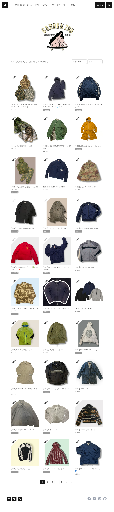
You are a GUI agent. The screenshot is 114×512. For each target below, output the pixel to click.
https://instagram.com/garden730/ (99, 498)
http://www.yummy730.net (105, 498)
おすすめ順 (77, 61)
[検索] (5, 5)
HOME (72, 5)
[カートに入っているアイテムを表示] (109, 5)
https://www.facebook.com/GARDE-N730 (89, 498)
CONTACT (62, 5)
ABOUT (45, 5)
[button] (100, 5)
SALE (29, 5)
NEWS (36, 5)
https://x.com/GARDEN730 (94, 498)
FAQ (53, 5)
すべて (91, 61)
